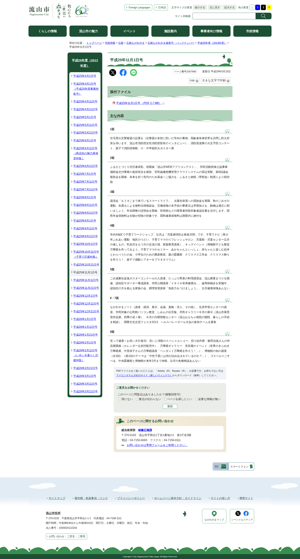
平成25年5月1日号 (84, 117)
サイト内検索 (183, 16)
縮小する (199, 7)
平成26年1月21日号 (85, 334)
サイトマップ (57, 498)
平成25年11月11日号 (86, 280)
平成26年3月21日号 (85, 391)
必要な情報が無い (209, 399)
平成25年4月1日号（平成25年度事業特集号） (86, 88)
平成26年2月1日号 (84, 342)
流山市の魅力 (88, 31)
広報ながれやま (135, 42)
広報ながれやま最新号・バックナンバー (171, 42)
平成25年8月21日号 (85, 212)
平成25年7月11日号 (85, 181)
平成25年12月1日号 (85, 295)
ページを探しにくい (179, 399)
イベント (129, 31)
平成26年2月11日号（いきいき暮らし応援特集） (85, 355)
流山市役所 (53, 513)
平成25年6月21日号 (85, 166)
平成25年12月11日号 (86, 303)
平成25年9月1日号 (84, 220)
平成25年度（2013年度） (212, 42)
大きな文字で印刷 (214, 80)
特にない (127, 399)
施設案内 (170, 31)
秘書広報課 (145, 430)
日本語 (162, 7)
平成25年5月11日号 (85, 124)
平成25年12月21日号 (86, 311)
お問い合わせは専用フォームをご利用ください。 (157, 445)
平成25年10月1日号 (85, 243)
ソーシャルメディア (242, 519)
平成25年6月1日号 (84, 140)
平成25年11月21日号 (86, 287)
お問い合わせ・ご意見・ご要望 (67, 536)
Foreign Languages (139, 7)
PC (217, 466)
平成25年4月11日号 (85, 101)
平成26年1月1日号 (84, 319)
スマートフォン (239, 466)
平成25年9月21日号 (85, 236)
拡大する (229, 7)
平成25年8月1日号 (84, 197)
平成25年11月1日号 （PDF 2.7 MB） (139, 103)
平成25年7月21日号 (85, 189)
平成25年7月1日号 (84, 173)
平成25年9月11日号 (85, 228)
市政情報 (252, 31)
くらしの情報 (47, 31)
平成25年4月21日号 (85, 109)
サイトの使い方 (220, 498)
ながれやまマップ (214, 519)
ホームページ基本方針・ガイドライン (177, 498)
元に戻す (214, 7)
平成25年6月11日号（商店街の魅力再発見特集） (85, 153)
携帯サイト (246, 498)
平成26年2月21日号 (85, 368)
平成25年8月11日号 (85, 204)
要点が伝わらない (150, 399)
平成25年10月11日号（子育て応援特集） (86, 254)
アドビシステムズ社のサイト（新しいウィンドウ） (144, 375)
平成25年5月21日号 (85, 132)
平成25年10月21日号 (86, 264)
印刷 (192, 80)
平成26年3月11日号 (85, 383)
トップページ (94, 42)
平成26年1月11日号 (85, 326)
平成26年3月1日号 (84, 375)
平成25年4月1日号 (84, 75)
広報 (120, 42)
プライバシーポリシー (131, 498)
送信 (170, 406)
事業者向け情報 (211, 31)
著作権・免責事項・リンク (91, 498)
